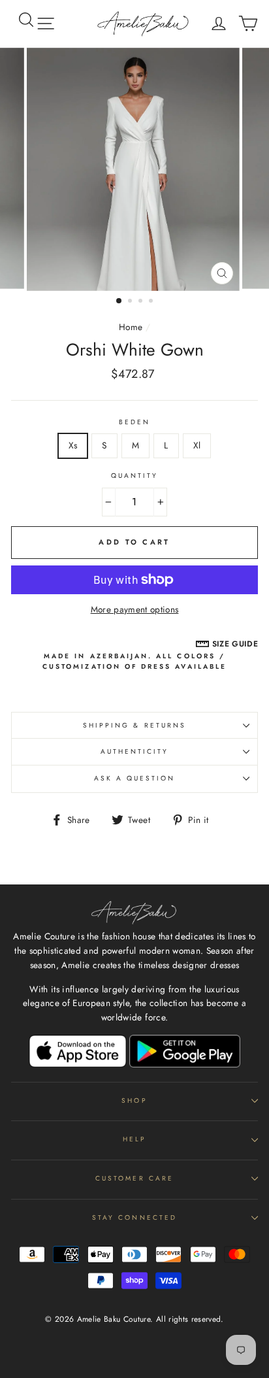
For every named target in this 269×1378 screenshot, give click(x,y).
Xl (197, 445)
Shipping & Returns (134, 725)
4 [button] (152, 302)
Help (134, 1139)
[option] (134, 169)
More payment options (135, 609)
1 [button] (119, 301)
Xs (73, 445)
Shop (134, 1100)
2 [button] (131, 302)
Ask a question (135, 778)
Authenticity (135, 751)
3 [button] (141, 302)
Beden (134, 422)
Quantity (134, 475)
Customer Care (134, 1178)
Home (130, 326)
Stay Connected (134, 1217)
